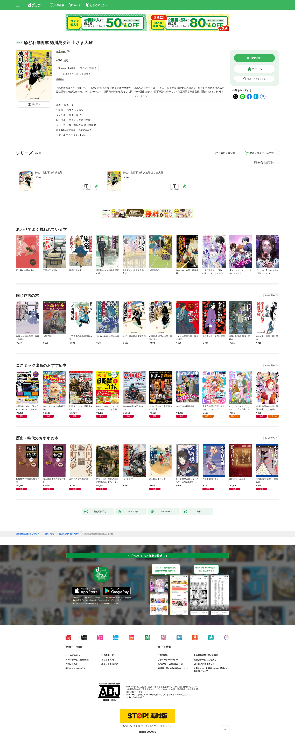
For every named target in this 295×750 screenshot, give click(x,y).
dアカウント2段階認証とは (170, 664)
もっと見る (270, 295)
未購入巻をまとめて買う (263, 153)
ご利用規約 (163, 655)
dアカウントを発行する (135, 725)
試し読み (36, 104)
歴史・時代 (75, 115)
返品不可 (60, 79)
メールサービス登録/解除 (77, 659)
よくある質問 (107, 659)
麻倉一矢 (61, 51)
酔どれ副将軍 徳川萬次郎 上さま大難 (143, 172)
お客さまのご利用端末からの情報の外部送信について (211, 669)
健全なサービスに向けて (205, 659)
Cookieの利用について (204, 664)
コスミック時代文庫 (79, 120)
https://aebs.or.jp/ (136, 697)
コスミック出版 (75, 110)
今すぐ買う (257, 58)
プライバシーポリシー (168, 659)
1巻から (258, 162)
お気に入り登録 (226, 153)
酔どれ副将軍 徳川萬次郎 (48, 172)
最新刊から (272, 162)
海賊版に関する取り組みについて (173, 668)
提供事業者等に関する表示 (206, 655)
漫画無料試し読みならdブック (27, 534)
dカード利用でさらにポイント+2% (72, 74)
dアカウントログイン (75, 668)
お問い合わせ (72, 664)
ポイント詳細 (87, 67)
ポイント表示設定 (109, 664)
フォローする (68, 51)
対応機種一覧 (107, 655)
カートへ (257, 69)
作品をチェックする (256, 79)
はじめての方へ (73, 655)
